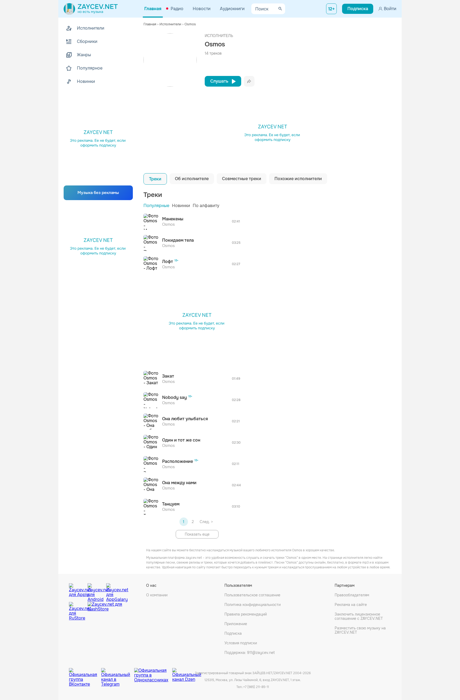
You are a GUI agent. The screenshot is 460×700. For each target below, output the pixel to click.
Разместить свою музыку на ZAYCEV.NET (360, 630)
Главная (152, 8)
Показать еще (197, 534)
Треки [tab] (155, 179)
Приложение (235, 624)
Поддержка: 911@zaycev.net (249, 652)
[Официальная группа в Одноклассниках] (153, 673)
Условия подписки (240, 643)
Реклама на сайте (351, 604)
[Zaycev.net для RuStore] (77, 611)
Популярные (156, 205)
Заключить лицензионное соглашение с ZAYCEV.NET (359, 616)
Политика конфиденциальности (252, 604)
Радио (177, 8)
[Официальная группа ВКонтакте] (85, 673)
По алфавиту (206, 205)
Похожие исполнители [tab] (298, 178)
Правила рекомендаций (245, 614)
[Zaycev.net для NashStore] (105, 611)
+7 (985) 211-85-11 (256, 687)
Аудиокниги (232, 8)
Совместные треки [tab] (241, 178)
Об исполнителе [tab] (192, 178)
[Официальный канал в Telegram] (117, 673)
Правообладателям (352, 595)
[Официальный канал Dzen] (186, 673)
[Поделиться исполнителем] (249, 81)
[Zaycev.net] (91, 9)
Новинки (181, 205)
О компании (156, 595)
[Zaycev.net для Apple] (77, 591)
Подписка (233, 633)
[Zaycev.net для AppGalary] (114, 591)
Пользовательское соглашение (252, 595)
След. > (206, 521)
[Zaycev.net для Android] (96, 591)
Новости (202, 8)
